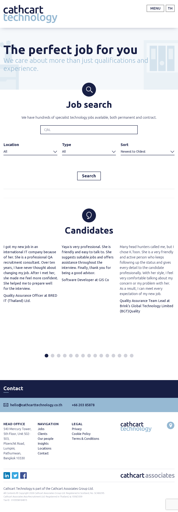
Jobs (41, 429)
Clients (42, 433)
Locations (44, 448)
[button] (46, 355)
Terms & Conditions (85, 438)
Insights (43, 443)
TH (170, 8)
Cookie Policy (81, 433)
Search (89, 176)
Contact (43, 453)
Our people (46, 438)
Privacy (77, 429)
